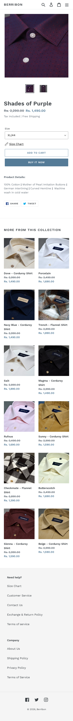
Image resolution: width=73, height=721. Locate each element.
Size (7, 128)
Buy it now (36, 162)
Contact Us (15, 605)
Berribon (13, 4)
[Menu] (67, 5)
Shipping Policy (17, 658)
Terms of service (18, 624)
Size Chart (14, 586)
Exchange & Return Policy (25, 614)
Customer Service (19, 595)
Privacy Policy (16, 667)
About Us (13, 648)
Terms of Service (18, 677)
